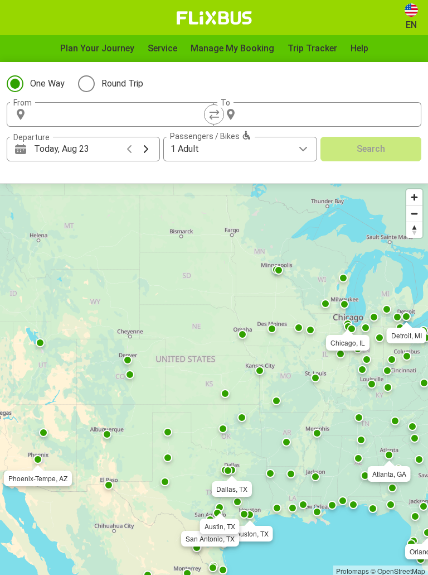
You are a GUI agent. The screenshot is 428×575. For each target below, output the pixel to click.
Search (371, 148)
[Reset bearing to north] (414, 230)
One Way (47, 83)
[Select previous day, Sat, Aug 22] (129, 149)
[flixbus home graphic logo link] (214, 18)
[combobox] (120, 114)
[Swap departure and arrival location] (214, 114)
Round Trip (122, 83)
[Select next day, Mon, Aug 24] (146, 149)
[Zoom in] (414, 197)
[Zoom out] (414, 213)
